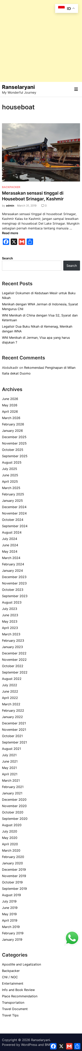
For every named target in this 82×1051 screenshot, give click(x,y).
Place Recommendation (19, 996)
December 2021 (14, 723)
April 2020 (10, 844)
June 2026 (10, 399)
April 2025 (10, 481)
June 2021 (10, 761)
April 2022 (10, 698)
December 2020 (14, 800)
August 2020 (11, 825)
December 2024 (14, 507)
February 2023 (13, 640)
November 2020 (14, 806)
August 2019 (11, 895)
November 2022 (14, 660)
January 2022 (12, 717)
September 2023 (14, 596)
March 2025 (11, 488)
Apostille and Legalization (21, 964)
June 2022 (10, 691)
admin (10, 205)
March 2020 (11, 850)
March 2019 (11, 927)
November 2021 (14, 730)
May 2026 (9, 405)
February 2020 (13, 857)
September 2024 (14, 526)
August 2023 (11, 602)
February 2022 (13, 710)
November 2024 (14, 513)
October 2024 (12, 520)
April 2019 (9, 920)
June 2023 (10, 615)
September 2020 (14, 819)
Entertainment (12, 983)
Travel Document (15, 1009)
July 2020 (9, 831)
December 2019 (14, 869)
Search (7, 258)
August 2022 (11, 679)
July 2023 (9, 609)
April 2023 (10, 628)
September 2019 (14, 889)
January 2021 (12, 793)
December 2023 (14, 577)
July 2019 (9, 901)
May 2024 (9, 551)
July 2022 (9, 685)
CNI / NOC (10, 977)
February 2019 (12, 933)
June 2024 (10, 545)
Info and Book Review (18, 990)
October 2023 (12, 590)
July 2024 (9, 539)
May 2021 (9, 768)
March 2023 (11, 634)
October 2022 (12, 666)
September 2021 (14, 742)
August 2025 (11, 462)
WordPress (29, 1045)
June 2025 (10, 475)
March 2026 (11, 418)
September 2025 (14, 456)
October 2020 (12, 812)
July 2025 (9, 469)
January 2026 (12, 431)
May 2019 (9, 914)
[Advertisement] (41, 41)
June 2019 (10, 908)
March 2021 (11, 780)
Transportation (13, 1002)
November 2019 (14, 876)
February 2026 (13, 424)
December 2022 (14, 653)
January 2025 (12, 501)
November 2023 (14, 583)
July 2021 (9, 755)
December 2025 (14, 437)
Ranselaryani (18, 87)
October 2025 (12, 450)
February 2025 (13, 494)
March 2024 (11, 558)
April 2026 (10, 411)
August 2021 (11, 749)
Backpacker (11, 187)
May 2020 (9, 838)
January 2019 (12, 939)
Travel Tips (10, 1015)
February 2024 (13, 564)
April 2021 (9, 774)
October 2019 (12, 882)
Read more (10, 233)
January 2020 (12, 863)
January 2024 (12, 571)
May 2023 (9, 621)
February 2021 (12, 787)
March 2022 (11, 704)
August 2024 (11, 532)
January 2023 (12, 647)
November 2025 (14, 443)
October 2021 (12, 736)
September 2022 (14, 672)
